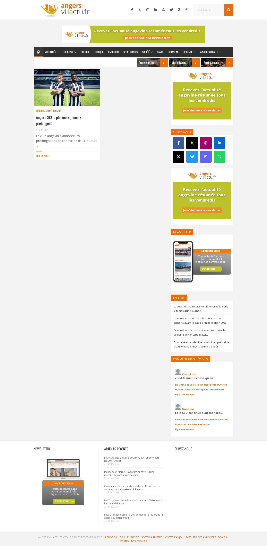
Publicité (133, 537)
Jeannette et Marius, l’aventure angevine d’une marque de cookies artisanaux (129, 473)
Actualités (50, 52)
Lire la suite (43, 156)
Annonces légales (209, 52)
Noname (188, 409)
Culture (85, 52)
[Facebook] (132, 10)
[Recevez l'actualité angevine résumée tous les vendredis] (133, 34)
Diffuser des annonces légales (206, 537)
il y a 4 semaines (184, 429)
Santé (160, 52)
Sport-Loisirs (131, 52)
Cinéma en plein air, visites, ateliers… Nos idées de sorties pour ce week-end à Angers (132, 488)
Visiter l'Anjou (174, 537)
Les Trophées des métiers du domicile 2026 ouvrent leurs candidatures (133, 502)
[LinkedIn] (156, 10)
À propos (111, 537)
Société (146, 52)
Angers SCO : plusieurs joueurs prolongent (59, 120)
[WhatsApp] (187, 10)
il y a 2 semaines (184, 394)
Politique (98, 52)
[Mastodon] (179, 10)
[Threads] (163, 10)
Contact (188, 52)
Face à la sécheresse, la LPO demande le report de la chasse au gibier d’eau (133, 516)
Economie (68, 52)
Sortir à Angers (151, 537)
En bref (40, 111)
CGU (122, 537)
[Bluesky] (171, 10)
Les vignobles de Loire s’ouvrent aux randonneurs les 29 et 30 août (131, 459)
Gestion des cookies (133, 541)
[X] (140, 10)
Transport (113, 52)
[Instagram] (148, 10)
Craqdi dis (189, 374)
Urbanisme (173, 52)
